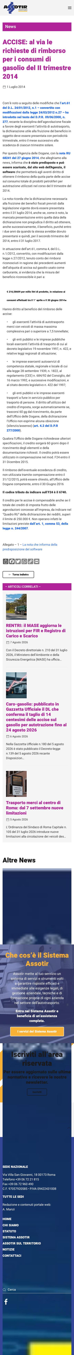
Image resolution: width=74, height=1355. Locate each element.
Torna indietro (20, 574)
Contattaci (12, 1255)
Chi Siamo (11, 1225)
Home (7, 1219)
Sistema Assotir (16, 1237)
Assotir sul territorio (22, 1243)
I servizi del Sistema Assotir (37, 1031)
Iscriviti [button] (37, 1092)
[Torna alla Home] (15, 8)
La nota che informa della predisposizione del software (30, 547)
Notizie (8, 1249)
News (10, 27)
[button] (69, 8)
